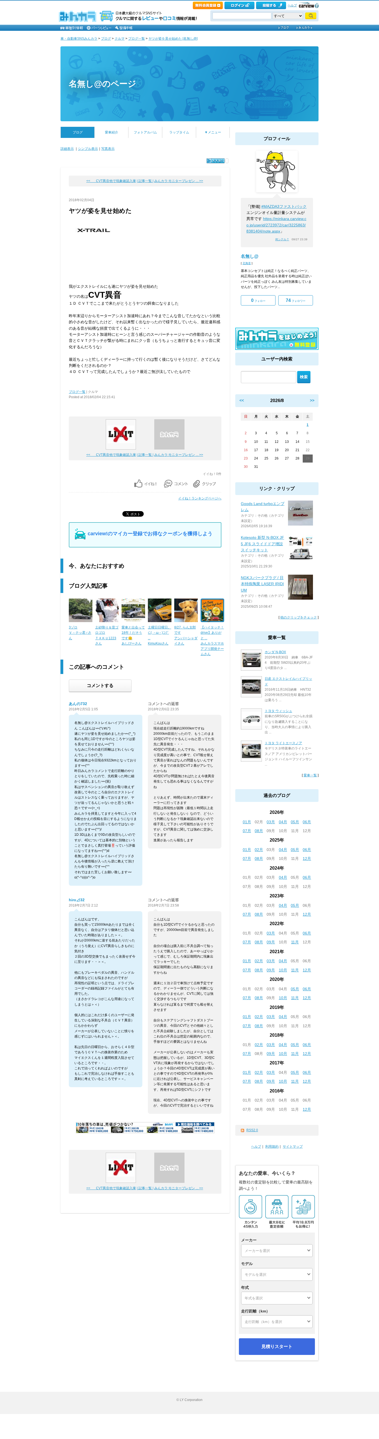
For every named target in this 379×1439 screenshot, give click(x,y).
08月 (259, 831)
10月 (283, 970)
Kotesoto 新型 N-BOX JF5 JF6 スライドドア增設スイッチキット (262, 543)
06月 (307, 822)
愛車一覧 (310, 775)
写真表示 (108, 149)
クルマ (120, 39)
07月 (247, 831)
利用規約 (272, 1146)
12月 (307, 858)
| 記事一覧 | (145, 181)
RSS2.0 (252, 1130)
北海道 (246, 263)
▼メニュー (212, 132)
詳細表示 (67, 149)
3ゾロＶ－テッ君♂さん (80, 632)
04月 (283, 822)
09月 (271, 942)
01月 (247, 822)
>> (312, 400)
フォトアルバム (145, 132)
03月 (271, 822)
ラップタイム (179, 132)
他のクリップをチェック (298, 617)
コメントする (100, 685)
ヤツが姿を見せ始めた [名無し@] (173, 39)
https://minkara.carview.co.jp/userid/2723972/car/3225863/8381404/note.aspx (276, 224)
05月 (295, 822)
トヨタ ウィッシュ (278, 711)
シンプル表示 (88, 149)
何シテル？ (282, 239)
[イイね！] (215, 160)
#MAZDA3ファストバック (284, 206)
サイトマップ (293, 1146)
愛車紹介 (111, 132)
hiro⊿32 (77, 900)
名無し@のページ (102, 83)
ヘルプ (292, 5)
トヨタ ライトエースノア (283, 743)
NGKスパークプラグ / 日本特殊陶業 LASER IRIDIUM (262, 583)
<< (241, 400)
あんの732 (78, 703)
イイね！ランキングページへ (199, 498)
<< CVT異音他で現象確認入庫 (111, 181)
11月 (295, 942)
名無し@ (250, 256)
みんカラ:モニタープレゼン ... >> (178, 181)
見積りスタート (276, 1346)
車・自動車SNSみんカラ (78, 39)
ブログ (106, 39)
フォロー (258, 300)
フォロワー (295, 300)
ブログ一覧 (136, 39)
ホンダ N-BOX (275, 652)
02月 (259, 849)
